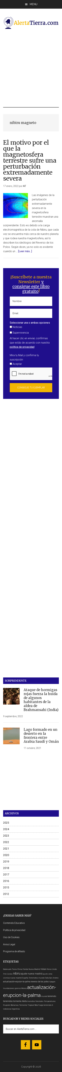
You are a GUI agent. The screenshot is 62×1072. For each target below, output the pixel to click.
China (19, 969)
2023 (6, 835)
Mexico (24, 988)
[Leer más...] (25, 251)
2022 (6, 842)
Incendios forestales (35, 1001)
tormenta (17, 1001)
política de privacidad (22, 347)
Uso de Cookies (11, 937)
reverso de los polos (40, 981)
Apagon (52, 982)
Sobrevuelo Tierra (10, 969)
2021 (6, 848)
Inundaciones (8, 988)
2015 (6, 887)
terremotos (8, 1001)
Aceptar (17, 363)
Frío (4, 974)
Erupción (6, 1005)
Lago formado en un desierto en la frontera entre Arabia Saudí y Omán (41, 735)
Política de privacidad (14, 930)
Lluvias (10, 974)
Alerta (24, 1001)
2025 (6, 822)
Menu (33, 4)
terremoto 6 (48, 1005)
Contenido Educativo (14, 923)
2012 (6, 894)
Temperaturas (50, 1001)
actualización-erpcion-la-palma (16, 981)
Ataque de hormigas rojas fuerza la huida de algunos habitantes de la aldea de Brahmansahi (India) (41, 700)
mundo (44, 996)
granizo (18, 988)
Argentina (16, 1009)
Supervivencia (20, 332)
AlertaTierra (31, 22)
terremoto (52, 996)
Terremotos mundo (36, 978)
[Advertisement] (31, 68)
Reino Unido (52, 969)
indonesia (7, 1009)
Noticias (17, 327)
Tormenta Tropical (26, 1005)
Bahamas (15, 1005)
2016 (6, 881)
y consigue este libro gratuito (31, 286)
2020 (6, 855)
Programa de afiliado (14, 951)
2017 (6, 874)
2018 (6, 868)
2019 (6, 861)
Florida (25, 969)
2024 (6, 829)
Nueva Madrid (34, 969)
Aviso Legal (9, 944)
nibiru (16, 973)
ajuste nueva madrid (31, 973)
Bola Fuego (39, 1005)
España (25, 978)
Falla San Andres (52, 978)
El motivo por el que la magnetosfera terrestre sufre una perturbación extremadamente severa (29, 160)
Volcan (43, 969)
